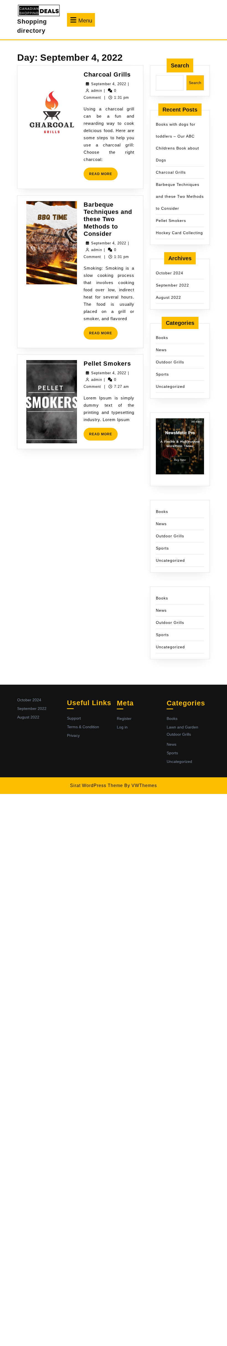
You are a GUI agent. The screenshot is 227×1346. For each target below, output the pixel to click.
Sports (162, 374)
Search (180, 65)
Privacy (73, 735)
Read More (103, 176)
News (161, 350)
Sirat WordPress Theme (96, 785)
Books (162, 337)
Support (74, 718)
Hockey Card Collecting (179, 233)
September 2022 (172, 285)
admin (96, 90)
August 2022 (168, 297)
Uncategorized (170, 386)
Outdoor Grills (170, 362)
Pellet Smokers (107, 363)
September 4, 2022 (108, 84)
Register (124, 718)
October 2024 (169, 273)
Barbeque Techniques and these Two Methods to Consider (108, 219)
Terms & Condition (83, 727)
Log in (122, 727)
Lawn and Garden (182, 727)
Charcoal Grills (107, 74)
